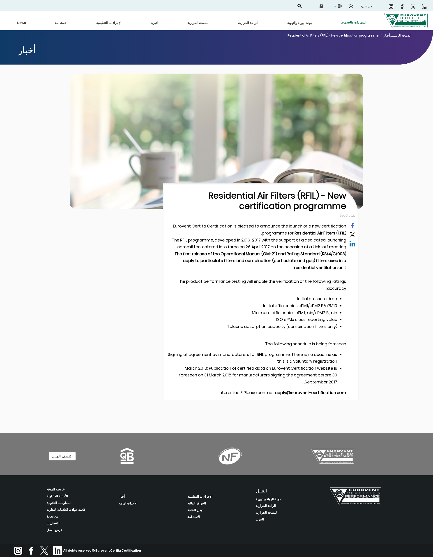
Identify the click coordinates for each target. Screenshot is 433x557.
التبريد (260, 519)
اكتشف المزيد (62, 456)
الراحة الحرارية (266, 506)
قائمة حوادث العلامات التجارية (66, 509)
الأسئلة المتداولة (57, 496)
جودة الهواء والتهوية (268, 499)
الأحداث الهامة (128, 503)
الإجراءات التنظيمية (199, 496)
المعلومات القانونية (59, 503)
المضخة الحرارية (267, 512)
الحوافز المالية (196, 503)
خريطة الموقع (56, 489)
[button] (337, 6)
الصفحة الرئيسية (400, 35)
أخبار (387, 35)
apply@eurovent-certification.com (310, 392)
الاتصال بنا (53, 523)
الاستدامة (193, 517)
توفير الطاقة (195, 510)
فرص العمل (54, 530)
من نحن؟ (53, 516)
